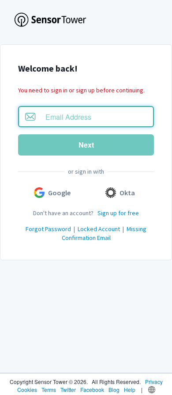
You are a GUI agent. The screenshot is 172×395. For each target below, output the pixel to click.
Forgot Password (48, 229)
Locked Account (99, 229)
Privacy (154, 381)
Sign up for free (118, 213)
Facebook (92, 389)
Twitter (68, 389)
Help (129, 389)
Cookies (27, 389)
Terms (48, 389)
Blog (114, 389)
